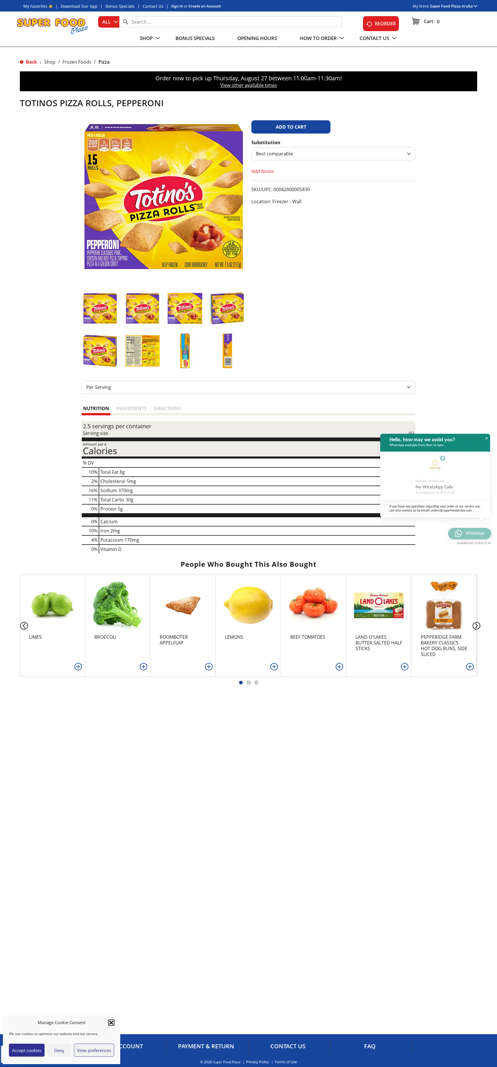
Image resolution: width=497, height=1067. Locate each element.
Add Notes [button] (262, 171)
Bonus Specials (120, 6)
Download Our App (79, 6)
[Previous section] (19, 625)
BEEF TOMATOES (307, 637)
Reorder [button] (385, 23)
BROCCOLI (105, 637)
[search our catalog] (125, 22)
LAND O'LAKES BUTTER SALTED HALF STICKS (378, 643)
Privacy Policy (257, 1062)
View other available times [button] (248, 85)
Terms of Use (286, 1062)
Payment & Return (206, 1046)
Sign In (177, 6)
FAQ (370, 1046)
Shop (50, 62)
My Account (124, 1046)
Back (31, 62)
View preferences (94, 1050)
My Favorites (35, 6)
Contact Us (153, 6)
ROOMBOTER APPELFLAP (174, 640)
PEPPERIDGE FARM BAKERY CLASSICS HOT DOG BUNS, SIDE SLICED (444, 645)
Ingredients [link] (131, 408)
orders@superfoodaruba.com (451, 510)
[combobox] (108, 22)
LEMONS (234, 637)
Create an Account (204, 6)
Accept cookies (26, 1050)
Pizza (104, 62)
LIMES (35, 637)
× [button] (486, 438)
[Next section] (477, 625)
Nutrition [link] (96, 408)
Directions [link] (167, 408)
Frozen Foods (76, 62)
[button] (111, 1023)
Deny (59, 1050)
